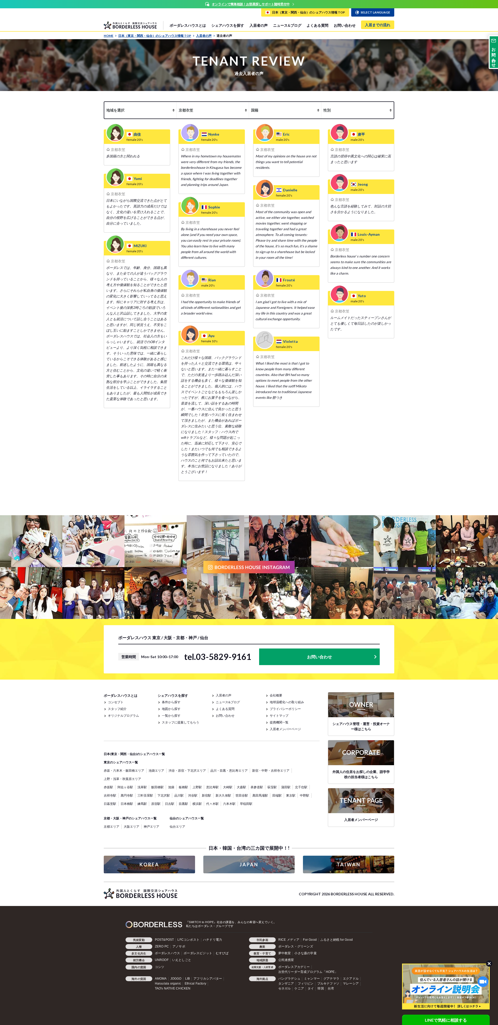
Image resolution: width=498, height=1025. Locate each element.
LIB (187, 978)
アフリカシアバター (207, 978)
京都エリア (111, 826)
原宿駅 (156, 804)
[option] (249, 4)
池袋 (171, 787)
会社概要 (276, 695)
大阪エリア (131, 826)
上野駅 (197, 787)
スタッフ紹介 (117, 709)
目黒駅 (183, 804)
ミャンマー (312, 978)
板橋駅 (183, 787)
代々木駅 (212, 804)
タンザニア (286, 983)
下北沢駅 (163, 795)
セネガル (284, 988)
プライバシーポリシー (285, 709)
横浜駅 (197, 804)
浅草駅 (142, 787)
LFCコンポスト (188, 940)
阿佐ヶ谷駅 (125, 787)
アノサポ (178, 946)
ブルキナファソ (328, 983)
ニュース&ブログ (287, 25)
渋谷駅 (192, 795)
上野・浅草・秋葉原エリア (122, 779)
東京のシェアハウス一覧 (121, 762)
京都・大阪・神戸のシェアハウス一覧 (130, 818)
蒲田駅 (285, 787)
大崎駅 (227, 787)
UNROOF (162, 960)
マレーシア (351, 983)
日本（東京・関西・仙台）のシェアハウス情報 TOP (154, 36)
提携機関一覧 (279, 722)
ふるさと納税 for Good (336, 940)
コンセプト (115, 702)
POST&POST (164, 940)
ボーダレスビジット (198, 953)
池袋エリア (156, 770)
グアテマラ (331, 978)
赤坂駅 (108, 787)
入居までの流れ (377, 25)
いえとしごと (181, 960)
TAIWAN (349, 864)
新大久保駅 (223, 795)
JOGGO (176, 978)
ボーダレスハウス (167, 953)
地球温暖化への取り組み (287, 702)
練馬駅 (142, 804)
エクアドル (351, 978)
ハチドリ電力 (212, 940)
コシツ (159, 967)
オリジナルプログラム (123, 715)
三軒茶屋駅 (145, 795)
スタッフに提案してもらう (180, 722)
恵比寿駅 (212, 787)
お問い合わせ (345, 25)
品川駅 (179, 795)
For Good (310, 940)
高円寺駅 (127, 795)
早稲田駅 (246, 804)
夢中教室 (284, 953)
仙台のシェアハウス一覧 (187, 818)
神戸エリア (151, 826)
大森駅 (241, 787)
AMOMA (161, 978)
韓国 (320, 988)
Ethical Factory (195, 983)
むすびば (222, 953)
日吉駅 (169, 804)
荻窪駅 (272, 787)
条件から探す (171, 702)
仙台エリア (177, 826)
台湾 (331, 988)
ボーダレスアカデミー (294, 967)
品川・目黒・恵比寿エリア (229, 770)
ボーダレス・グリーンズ (295, 946)
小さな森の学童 (305, 953)
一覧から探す (171, 715)
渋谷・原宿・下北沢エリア (187, 770)
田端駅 (277, 795)
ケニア (299, 988)
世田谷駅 (242, 795)
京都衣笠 (118, 149)
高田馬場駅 (260, 795)
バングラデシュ (289, 978)
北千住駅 (301, 787)
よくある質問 (317, 25)
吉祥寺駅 (110, 795)
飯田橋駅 (157, 787)
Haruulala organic (168, 983)
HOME (108, 36)
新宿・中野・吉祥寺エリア (270, 770)
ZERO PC (162, 946)
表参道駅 (257, 787)
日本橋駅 (127, 804)
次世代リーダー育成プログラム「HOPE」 (308, 972)
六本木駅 (229, 804)
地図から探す (171, 709)
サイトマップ (279, 715)
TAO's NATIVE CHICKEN (173, 988)
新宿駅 (206, 795)
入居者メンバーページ (285, 729)
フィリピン (306, 983)
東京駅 (290, 795)
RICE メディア (289, 940)
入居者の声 (259, 25)
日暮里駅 (110, 804)
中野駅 (304, 795)
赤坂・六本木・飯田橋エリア (124, 770)
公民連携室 (286, 960)
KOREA (149, 864)
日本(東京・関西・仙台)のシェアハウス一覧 (134, 754)
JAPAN (249, 864)
